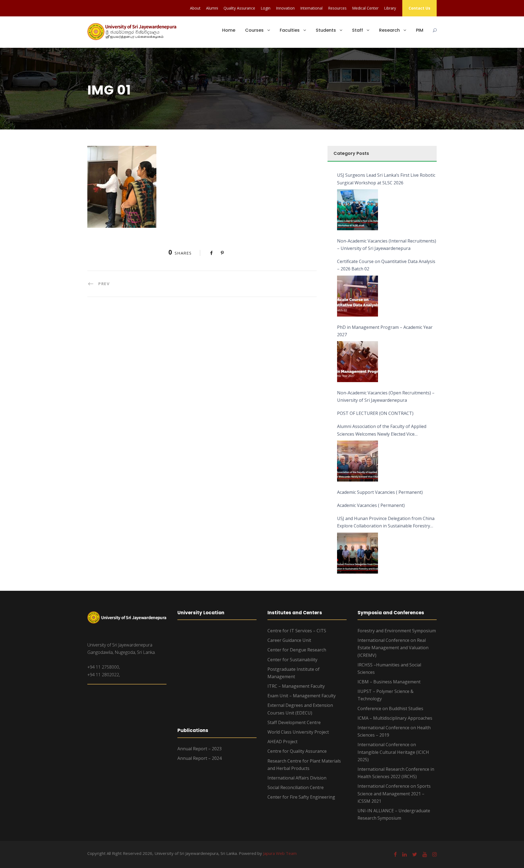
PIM (419, 30)
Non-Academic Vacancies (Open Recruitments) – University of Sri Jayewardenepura (385, 396)
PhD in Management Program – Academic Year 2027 (385, 331)
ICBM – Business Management (389, 682)
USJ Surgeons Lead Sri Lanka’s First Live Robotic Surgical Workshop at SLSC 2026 (386, 178)
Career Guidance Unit (289, 640)
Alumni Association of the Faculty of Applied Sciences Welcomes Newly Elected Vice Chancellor (381, 430)
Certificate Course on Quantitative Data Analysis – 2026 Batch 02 (386, 265)
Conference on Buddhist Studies (390, 708)
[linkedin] (404, 854)
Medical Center (365, 8)
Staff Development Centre (294, 722)
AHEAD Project (282, 742)
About (195, 8)
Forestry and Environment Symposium (397, 631)
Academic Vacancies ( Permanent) (371, 505)
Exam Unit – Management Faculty (301, 696)
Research (389, 30)
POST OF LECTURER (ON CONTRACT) (375, 413)
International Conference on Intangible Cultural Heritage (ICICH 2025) (393, 752)
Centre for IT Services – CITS (296, 631)
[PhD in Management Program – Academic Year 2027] (357, 361)
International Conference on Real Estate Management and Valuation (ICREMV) (393, 647)
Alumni (212, 8)
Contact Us (419, 8)
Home (228, 30)
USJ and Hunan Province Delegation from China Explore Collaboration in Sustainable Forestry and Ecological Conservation (385, 522)
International (311, 8)
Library (390, 8)
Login (265, 8)
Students (326, 30)
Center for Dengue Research (296, 650)
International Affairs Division (296, 778)
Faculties (290, 30)
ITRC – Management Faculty (296, 686)
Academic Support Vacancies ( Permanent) (380, 492)
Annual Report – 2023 (199, 749)
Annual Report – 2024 (199, 758)
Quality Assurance (239, 8)
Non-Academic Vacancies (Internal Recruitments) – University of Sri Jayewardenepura (386, 244)
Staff (357, 30)
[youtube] (424, 854)
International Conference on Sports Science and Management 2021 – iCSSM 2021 (394, 793)
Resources (337, 8)
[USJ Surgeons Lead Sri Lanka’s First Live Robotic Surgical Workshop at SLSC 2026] (357, 209)
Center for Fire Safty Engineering (301, 797)
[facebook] (395, 854)
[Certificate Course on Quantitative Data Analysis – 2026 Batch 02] (357, 296)
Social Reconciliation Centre (295, 787)
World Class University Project (298, 732)
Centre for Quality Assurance (297, 751)
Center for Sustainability (292, 660)
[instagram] (434, 854)
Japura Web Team (280, 853)
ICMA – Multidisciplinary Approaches (395, 718)
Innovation (285, 8)
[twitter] (414, 854)
